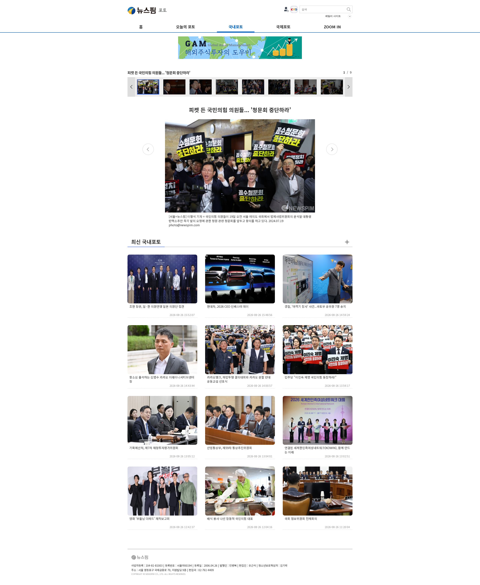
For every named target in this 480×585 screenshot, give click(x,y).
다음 (348, 87)
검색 (348, 9)
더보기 (347, 242)
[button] (131, 87)
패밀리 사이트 (333, 16)
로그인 (286, 9)
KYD (294, 9)
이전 (131, 87)
